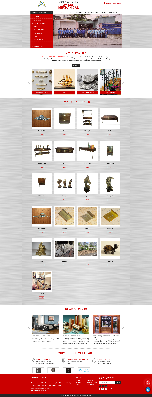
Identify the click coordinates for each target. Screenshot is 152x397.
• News (78, 384)
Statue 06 (110, 261)
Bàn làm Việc (87, 163)
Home (62, 13)
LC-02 (42, 293)
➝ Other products (37, 46)
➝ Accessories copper (38, 23)
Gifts (42, 92)
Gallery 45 (110, 228)
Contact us (113, 13)
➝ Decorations (36, 20)
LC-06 (87, 261)
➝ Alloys (34, 36)
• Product (78, 382)
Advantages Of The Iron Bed (102, 336)
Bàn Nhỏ (110, 131)
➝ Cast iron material (38, 30)
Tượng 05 (64, 196)
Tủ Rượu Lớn (110, 163)
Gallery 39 (87, 228)
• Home (78, 380)
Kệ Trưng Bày (87, 131)
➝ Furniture (35, 16)
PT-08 (42, 261)
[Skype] (106, 386)
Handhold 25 (41, 228)
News (104, 13)
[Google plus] (103, 386)
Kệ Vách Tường (42, 163)
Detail (42, 134)
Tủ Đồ (64, 131)
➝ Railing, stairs (37, 33)
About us (70, 13)
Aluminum (64, 261)
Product (79, 13)
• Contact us (90, 384)
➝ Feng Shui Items (37, 39)
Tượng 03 (110, 196)
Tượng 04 (87, 196)
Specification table (92, 13)
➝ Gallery (35, 43)
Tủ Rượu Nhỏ (41, 196)
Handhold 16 (41, 131)
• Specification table (92, 382)
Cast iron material (65, 92)
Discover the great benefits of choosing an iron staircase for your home (44, 337)
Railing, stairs (87, 92)
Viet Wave (89, 395)
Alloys (110, 92)
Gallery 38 (64, 228)
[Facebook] (100, 386)
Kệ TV (64, 163)
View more (76, 65)
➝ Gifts (34, 26)
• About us (90, 380)
